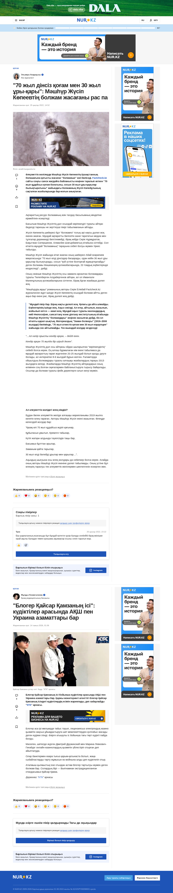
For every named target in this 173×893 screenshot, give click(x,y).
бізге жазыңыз (57, 477)
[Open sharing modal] (16, 197)
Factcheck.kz (99, 178)
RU (143, 20)
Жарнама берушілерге (147, 878)
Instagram (97, 570)
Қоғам (16, 68)
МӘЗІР (22, 20)
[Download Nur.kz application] (86, 8)
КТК (29, 705)
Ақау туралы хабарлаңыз (119, 878)
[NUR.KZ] (86, 20)
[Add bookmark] (16, 206)
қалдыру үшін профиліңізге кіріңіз (75, 523)
